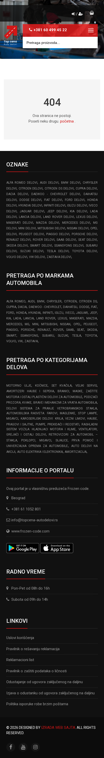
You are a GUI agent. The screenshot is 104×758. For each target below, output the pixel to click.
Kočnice (41, 385)
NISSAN (65, 324)
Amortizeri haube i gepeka (30, 391)
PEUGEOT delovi (31, 234)
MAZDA (91, 318)
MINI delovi (27, 228)
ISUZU (59, 313)
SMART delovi (41, 245)
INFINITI (48, 313)
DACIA (22, 307)
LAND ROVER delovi (58, 217)
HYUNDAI (34, 313)
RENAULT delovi (18, 240)
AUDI (31, 301)
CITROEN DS (88, 301)
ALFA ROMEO (15, 301)
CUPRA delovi (86, 188)
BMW (40, 301)
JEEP (93, 313)
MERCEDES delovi (76, 223)
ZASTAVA (31, 341)
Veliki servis (86, 385)
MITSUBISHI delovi (51, 228)
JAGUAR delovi (32, 211)
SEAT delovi (87, 240)
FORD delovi (75, 200)
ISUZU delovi (77, 205)
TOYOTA (91, 335)
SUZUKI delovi (31, 251)
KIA (8, 318)
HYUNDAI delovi (30, 205)
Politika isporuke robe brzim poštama (37, 704)
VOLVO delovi (16, 257)
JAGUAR (82, 313)
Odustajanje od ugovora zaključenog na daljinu (44, 682)
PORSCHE (28, 330)
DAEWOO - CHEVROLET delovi (55, 194)
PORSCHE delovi (84, 234)
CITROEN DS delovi (59, 188)
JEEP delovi (57, 211)
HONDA (21, 313)
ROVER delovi (44, 240)
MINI (35, 324)
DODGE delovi (30, 200)
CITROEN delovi (31, 188)
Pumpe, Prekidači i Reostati (57, 424)
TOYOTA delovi (84, 251)
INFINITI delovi (54, 205)
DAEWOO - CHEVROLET (45, 307)
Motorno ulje (18, 385)
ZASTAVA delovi (59, 257)
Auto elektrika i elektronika (40, 452)
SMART (11, 335)
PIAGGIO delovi (57, 234)
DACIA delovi (17, 194)
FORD (10, 313)
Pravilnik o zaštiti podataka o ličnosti (36, 671)
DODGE (84, 307)
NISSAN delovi (77, 228)
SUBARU (48, 335)
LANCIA (28, 318)
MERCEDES (14, 324)
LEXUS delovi (86, 217)
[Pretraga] (90, 42)
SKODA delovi (17, 245)
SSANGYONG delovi (69, 245)
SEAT (80, 330)
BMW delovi (70, 182)
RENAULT (44, 330)
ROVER (58, 330)
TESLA (76, 335)
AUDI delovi (49, 182)
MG (27, 324)
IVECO (69, 313)
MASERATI (76, 318)
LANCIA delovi (30, 217)
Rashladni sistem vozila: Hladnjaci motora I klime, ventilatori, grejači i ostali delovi (52, 430)
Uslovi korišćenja (20, 637)
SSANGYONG (29, 335)
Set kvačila (61, 385)
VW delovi (37, 257)
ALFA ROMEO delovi (21, 182)
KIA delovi (78, 211)
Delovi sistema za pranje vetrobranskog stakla (51, 408)
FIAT (94, 307)
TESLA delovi (58, 251)
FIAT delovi (53, 200)
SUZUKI (63, 335)
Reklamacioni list (20, 660)
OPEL (77, 324)
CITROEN (70, 301)
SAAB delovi (66, 240)
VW (20, 341)
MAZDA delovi (47, 223)
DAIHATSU (70, 307)
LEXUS (62, 318)
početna (67, 121)
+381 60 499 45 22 (50, 30)
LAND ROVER (46, 318)
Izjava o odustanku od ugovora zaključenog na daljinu (50, 693)
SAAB (70, 330)
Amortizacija (76, 452)
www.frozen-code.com (30, 531)
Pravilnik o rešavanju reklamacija (33, 649)
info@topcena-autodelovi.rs (34, 520)
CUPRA (11, 307)
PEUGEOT (90, 324)
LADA (17, 318)
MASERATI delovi (19, 223)
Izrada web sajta (58, 727)
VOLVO (11, 341)
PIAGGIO (12, 330)
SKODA (92, 330)
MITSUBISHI (49, 324)
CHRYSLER (54, 301)
